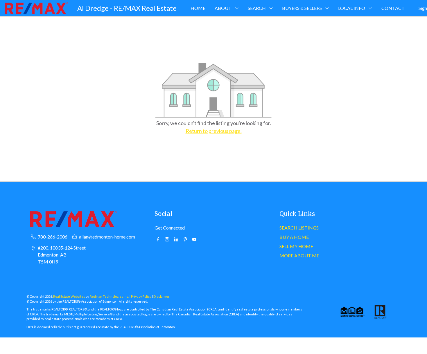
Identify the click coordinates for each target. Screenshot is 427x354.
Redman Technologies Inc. (110, 296)
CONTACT (393, 8)
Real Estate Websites (69, 296)
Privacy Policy (141, 296)
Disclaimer (161, 296)
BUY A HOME (294, 237)
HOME (198, 8)
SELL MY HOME (296, 246)
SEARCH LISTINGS (299, 227)
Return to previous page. (214, 131)
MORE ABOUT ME (299, 255)
